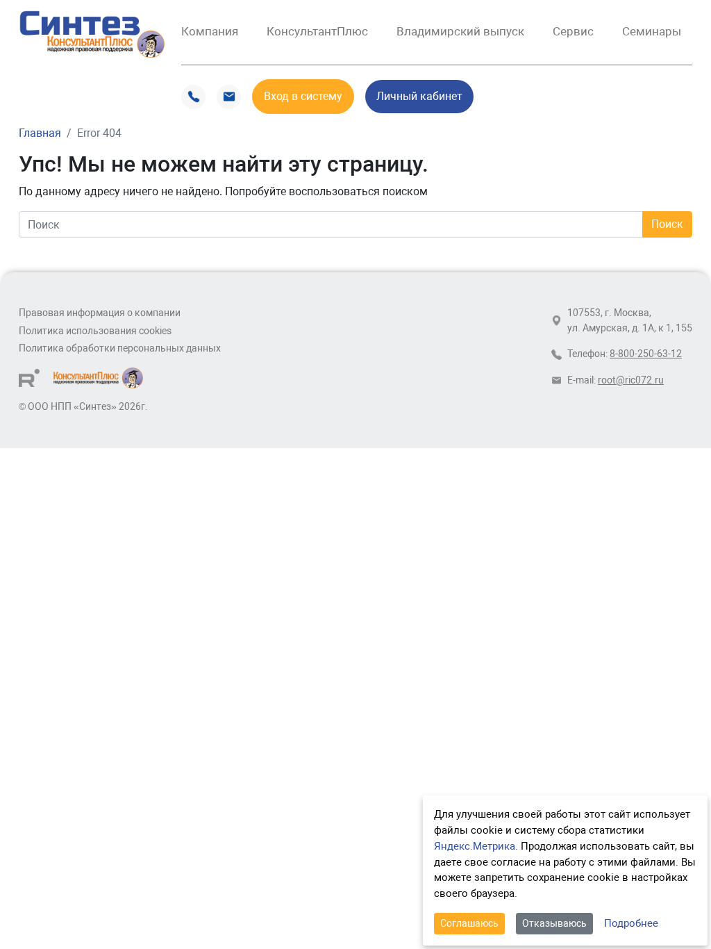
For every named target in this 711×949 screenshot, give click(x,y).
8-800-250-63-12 (646, 354)
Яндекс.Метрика (474, 846)
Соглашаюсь (469, 923)
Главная (40, 133)
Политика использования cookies (95, 331)
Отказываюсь (554, 923)
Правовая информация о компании (100, 313)
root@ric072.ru (631, 380)
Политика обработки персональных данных (120, 348)
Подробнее (631, 923)
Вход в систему (303, 96)
